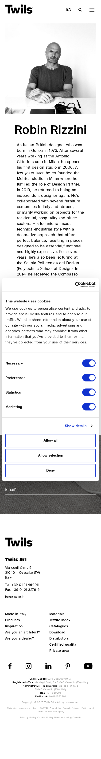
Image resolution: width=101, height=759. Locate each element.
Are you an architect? (22, 632)
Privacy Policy (80, 708)
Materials (57, 614)
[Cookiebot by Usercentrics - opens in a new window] (75, 285)
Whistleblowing (63, 717)
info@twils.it (14, 597)
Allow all (50, 440)
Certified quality (62, 644)
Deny (50, 470)
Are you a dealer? (19, 638)
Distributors (59, 638)
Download (57, 632)
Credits (77, 717)
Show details (75, 426)
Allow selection (50, 455)
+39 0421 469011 (25, 585)
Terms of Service (46, 711)
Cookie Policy (45, 717)
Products (12, 620)
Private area (59, 650)
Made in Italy (16, 614)
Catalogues (58, 626)
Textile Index (59, 620)
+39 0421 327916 (26, 590)
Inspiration (14, 626)
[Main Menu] (92, 10)
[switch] (89, 377)
